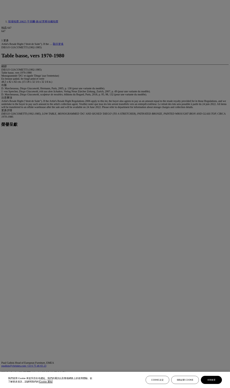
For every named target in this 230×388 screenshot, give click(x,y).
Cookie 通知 (45, 381)
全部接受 (211, 380)
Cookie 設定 (157, 380)
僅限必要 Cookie (185, 380)
